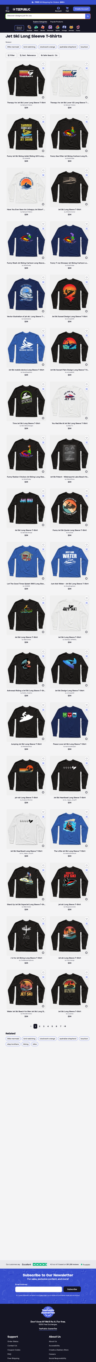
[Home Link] (21, 9)
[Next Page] (65, 1026)
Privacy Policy (43, 1295)
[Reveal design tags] (43, 97)
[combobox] (45, 16)
